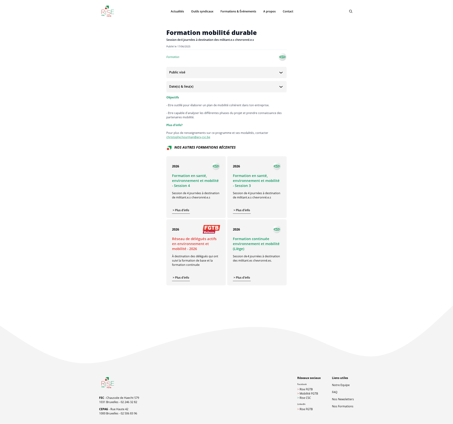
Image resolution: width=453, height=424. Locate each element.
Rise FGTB (305, 389)
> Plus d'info (181, 210)
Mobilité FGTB (307, 393)
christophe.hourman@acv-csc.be (188, 137)
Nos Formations (342, 406)
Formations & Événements (238, 11)
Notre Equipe (341, 385)
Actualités (177, 11)
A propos (269, 11)
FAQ (334, 392)
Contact (288, 11)
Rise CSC (304, 398)
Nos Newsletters (343, 399)
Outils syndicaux (202, 11)
